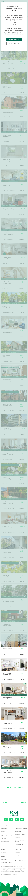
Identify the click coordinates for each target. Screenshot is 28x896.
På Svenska (4, 802)
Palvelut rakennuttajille (6, 835)
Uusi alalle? (18, 857)
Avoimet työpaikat (19, 860)
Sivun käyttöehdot (19, 871)
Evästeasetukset (19, 844)
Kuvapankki (4, 859)
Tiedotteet (3, 852)
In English (24, 802)
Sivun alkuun (23, 805)
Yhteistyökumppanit (20, 834)
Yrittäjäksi (17, 852)
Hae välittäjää (18, 831)
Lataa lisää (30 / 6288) (13, 787)
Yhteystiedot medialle (6, 862)
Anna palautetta (6, 805)
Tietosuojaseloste (5, 841)
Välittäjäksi (17, 855)
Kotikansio (17, 837)
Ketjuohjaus (4, 828)
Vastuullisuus (4, 838)
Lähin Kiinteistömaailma (21, 828)
